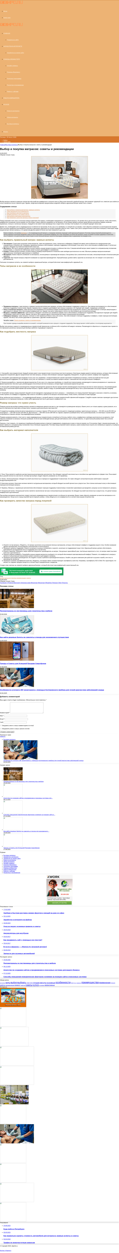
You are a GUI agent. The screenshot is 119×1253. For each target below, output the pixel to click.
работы (2, 985)
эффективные (49, 985)
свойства (23, 985)
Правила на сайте (13, 40)
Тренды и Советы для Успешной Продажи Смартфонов (23, 663)
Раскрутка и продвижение (15, 85)
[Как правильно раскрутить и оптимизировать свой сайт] (13, 1162)
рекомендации (21, 578)
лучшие (36, 983)
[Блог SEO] (11, 3)
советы (28, 578)
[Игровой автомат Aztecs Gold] (13, 1221)
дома (28, 983)
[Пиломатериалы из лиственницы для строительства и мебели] (17, 607)
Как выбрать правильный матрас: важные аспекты (23, 210)
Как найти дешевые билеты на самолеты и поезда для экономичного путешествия (34, 637)
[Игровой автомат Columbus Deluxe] (13, 1026)
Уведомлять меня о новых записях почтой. (16, 728)
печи (72, 983)
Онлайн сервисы (12, 65)
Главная (2, 145)
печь (75, 982)
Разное (6, 104)
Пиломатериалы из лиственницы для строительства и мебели (26, 611)
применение (105, 982)
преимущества (90, 982)
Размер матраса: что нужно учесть (18, 214)
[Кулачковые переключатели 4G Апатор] (17, 1084)
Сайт (1, 722)
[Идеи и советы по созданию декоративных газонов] (17, 1201)
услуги (36, 985)
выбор (2, 578)
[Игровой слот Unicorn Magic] (13, 1182)
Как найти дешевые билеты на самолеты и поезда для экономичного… (26, 831)
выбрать (21, 982)
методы (43, 983)
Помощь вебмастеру (11, 59)
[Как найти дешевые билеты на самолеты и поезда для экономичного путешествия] (17, 634)
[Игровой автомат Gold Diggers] (13, 1123)
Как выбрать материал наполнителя (18, 216)
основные (51, 983)
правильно (78, 982)
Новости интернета (13, 111)
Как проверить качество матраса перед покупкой (23, 217)
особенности (63, 982)
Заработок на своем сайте (15, 53)
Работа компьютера (11, 98)
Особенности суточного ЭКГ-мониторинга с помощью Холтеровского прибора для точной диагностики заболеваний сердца (52, 690)
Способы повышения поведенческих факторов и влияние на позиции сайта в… (29, 814)
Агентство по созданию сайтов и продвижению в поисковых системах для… (28, 798)
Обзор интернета (12, 117)
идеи (31, 983)
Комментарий (5, 712)
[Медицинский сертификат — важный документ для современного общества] (14, 1045)
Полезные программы (14, 78)
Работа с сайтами (12, 91)
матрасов (8, 578)
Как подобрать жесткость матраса (18, 213)
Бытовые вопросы (13, 124)
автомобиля (2, 982)
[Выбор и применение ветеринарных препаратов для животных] (14, 1104)
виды (8, 983)
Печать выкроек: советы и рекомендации (27, 320)
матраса (24, 233)
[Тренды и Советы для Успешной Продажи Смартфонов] (17, 660)
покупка (13, 578)
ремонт (17, 985)
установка (41, 985)
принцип (113, 983)
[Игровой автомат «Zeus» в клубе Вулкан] (13, 1006)
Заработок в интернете (12, 46)
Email (2, 719)
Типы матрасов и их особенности (17, 211)
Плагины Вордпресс (13, 72)
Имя (2, 716)
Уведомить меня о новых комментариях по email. (18, 725)
